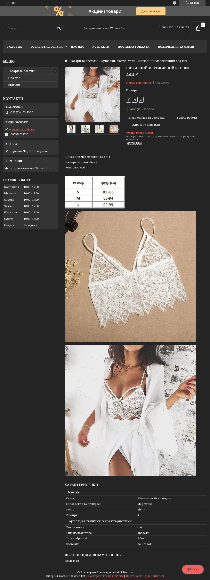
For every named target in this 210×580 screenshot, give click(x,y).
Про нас (77, 46)
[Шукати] (59, 28)
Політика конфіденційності (145, 576)
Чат (196, 569)
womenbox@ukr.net (22, 129)
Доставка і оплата (134, 46)
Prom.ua (128, 572)
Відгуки (14, 85)
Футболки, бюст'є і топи (118, 61)
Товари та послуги (46, 46)
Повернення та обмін (176, 46)
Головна (14, 46)
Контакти (101, 46)
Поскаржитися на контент (105, 576)
